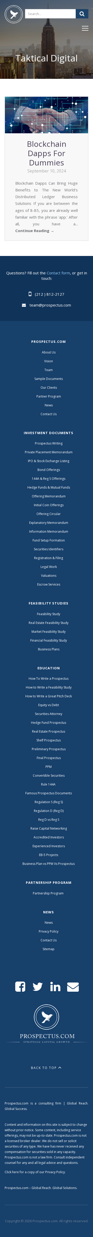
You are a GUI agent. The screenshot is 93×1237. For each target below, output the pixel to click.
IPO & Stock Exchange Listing (48, 461)
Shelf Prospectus (48, 740)
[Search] (82, 13)
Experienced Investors (49, 846)
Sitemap (49, 949)
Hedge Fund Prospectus (48, 722)
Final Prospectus (49, 758)
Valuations (48, 575)
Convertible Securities (49, 775)
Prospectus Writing (49, 443)
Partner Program (48, 396)
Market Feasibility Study (49, 631)
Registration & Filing (48, 558)
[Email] (73, 986)
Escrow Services (48, 584)
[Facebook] (20, 986)
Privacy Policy (48, 931)
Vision (48, 361)
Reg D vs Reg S (48, 819)
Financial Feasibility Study (48, 640)
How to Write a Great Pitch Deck (48, 696)
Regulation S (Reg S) (49, 802)
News (49, 405)
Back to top (44, 1068)
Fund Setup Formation (49, 540)
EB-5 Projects (48, 855)
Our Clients (49, 387)
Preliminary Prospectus (49, 749)
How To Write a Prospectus (48, 678)
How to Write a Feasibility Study (49, 687)
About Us (49, 352)
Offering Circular (48, 514)
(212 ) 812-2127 (49, 294)
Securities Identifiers (48, 549)
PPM (48, 767)
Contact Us (49, 414)
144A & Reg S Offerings (48, 478)
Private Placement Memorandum (49, 452)
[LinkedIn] (55, 986)
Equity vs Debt (48, 705)
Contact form (58, 272)
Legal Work (49, 567)
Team (48, 370)
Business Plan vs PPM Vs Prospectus (48, 863)
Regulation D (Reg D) (49, 811)
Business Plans (48, 649)
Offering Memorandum (49, 496)
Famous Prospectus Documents (48, 793)
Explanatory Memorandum (48, 522)
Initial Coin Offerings (49, 505)
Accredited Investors (49, 837)
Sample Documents (48, 379)
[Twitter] (37, 986)
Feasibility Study (48, 614)
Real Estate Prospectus (48, 731)
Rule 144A (48, 784)
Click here (12, 1172)
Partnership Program (48, 893)
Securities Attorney (48, 714)
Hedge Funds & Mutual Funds (48, 487)
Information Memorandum (48, 531)
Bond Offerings (48, 470)
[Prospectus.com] (14, 15)
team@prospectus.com (50, 305)
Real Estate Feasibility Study (48, 623)
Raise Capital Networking (48, 828)
